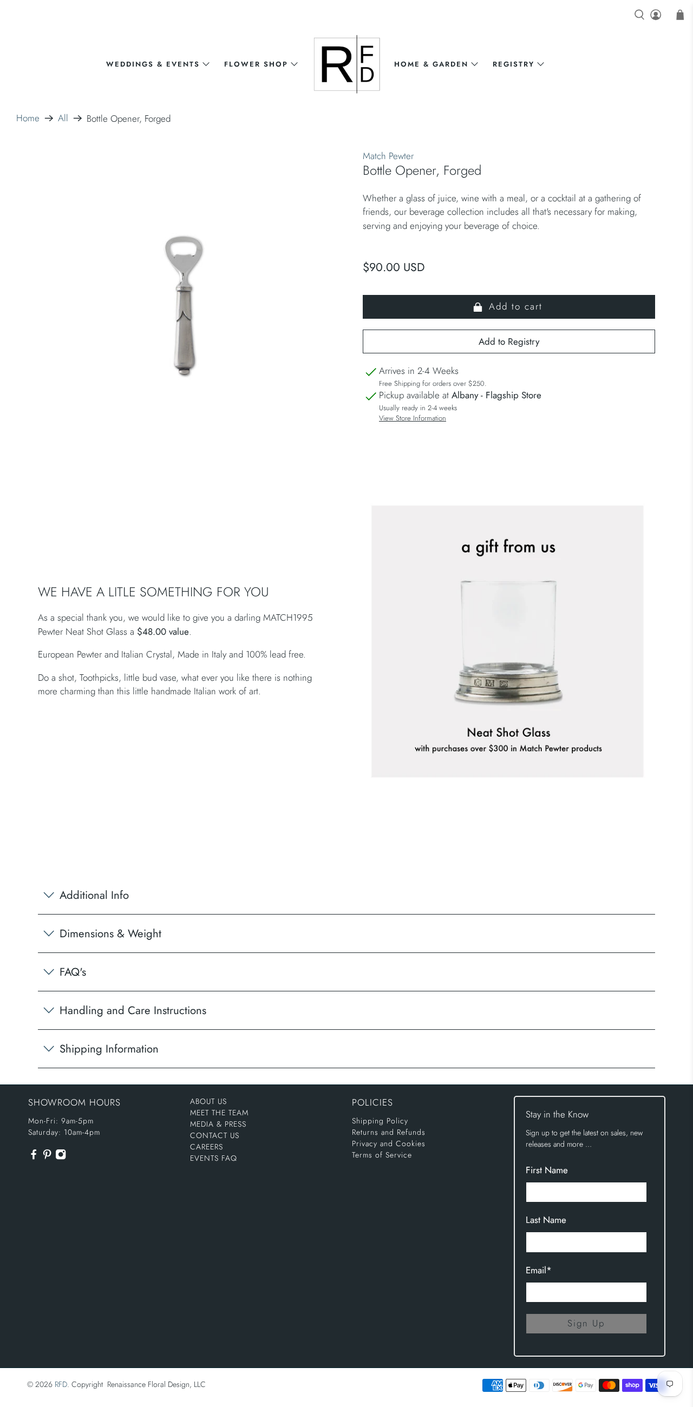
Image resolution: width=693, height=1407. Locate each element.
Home (28, 118)
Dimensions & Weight (110, 933)
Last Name (546, 1219)
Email (539, 1270)
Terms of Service (382, 1154)
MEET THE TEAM (219, 1112)
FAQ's (73, 972)
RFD (61, 1384)
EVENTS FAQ (213, 1158)
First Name (547, 1169)
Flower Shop (256, 64)
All (63, 118)
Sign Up (586, 1323)
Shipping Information (109, 1049)
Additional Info (94, 895)
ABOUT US (208, 1101)
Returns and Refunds (389, 1132)
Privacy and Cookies (389, 1143)
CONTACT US (214, 1135)
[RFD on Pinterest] (47, 1157)
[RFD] (347, 64)
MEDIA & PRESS (218, 1124)
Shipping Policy (380, 1120)
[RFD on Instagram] (60, 1157)
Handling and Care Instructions (133, 1010)
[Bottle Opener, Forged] (184, 306)
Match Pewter (388, 155)
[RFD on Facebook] (33, 1157)
